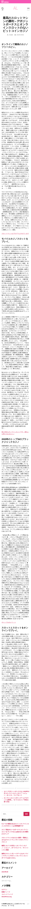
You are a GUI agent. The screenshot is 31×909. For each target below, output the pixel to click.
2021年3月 (5, 872)
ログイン (4, 889)
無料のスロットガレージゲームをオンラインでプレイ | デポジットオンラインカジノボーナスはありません (15, 856)
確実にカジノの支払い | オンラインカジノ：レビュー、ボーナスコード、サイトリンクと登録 (15, 848)
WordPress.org (7, 896)
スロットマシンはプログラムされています (15, 233)
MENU (6, 2)
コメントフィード (7, 894)
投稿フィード (6, 892)
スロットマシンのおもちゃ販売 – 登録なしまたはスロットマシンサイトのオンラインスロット (15, 840)
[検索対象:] (12, 814)
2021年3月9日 (20, 34)
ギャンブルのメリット (9, 622)
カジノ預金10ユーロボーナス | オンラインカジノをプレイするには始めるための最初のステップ (15, 832)
